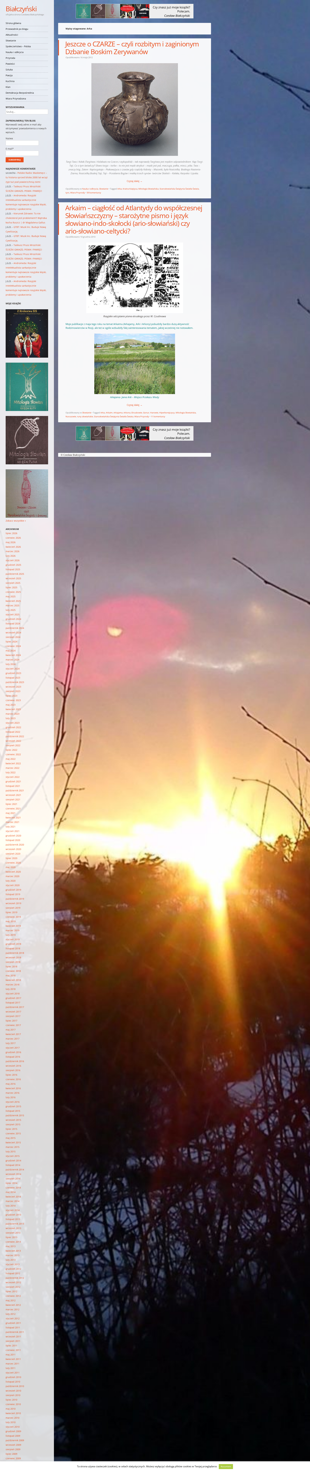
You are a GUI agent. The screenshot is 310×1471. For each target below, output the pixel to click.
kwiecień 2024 (13, 655)
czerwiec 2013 (13, 1241)
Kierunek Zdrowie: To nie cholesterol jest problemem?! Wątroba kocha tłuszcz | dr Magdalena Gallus (26, 218)
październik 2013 (15, 1223)
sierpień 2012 (13, 1286)
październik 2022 (15, 736)
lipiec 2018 (11, 966)
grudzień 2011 (13, 1322)
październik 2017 (15, 1007)
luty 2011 (11, 1368)
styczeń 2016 (13, 1101)
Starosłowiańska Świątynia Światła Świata (179, 188)
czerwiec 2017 (13, 1025)
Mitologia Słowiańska (148, 188)
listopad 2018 (13, 948)
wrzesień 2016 (13, 1065)
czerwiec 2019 (13, 916)
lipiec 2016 (11, 1074)
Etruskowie (136, 412)
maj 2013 (11, 1246)
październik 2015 (15, 1115)
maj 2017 (11, 1029)
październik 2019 (15, 898)
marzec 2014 (12, 1201)
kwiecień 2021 (13, 817)
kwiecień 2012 (13, 1304)
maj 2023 (11, 704)
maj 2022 (11, 758)
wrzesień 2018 (13, 957)
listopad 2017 (13, 1002)
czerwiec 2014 (13, 1187)
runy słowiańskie (85, 416)
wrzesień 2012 (13, 1282)
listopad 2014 (13, 1165)
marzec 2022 (12, 767)
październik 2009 (15, 1440)
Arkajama (118, 412)
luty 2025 (11, 609)
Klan (8, 86)
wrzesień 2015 (13, 1119)
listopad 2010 (13, 1381)
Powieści (10, 63)
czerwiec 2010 (13, 1404)
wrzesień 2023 (13, 686)
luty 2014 (11, 1205)
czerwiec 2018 (13, 971)
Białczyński (21, 8)
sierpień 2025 (13, 582)
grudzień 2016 (13, 1052)
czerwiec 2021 (13, 808)
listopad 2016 (13, 1056)
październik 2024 (15, 628)
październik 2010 (15, 1386)
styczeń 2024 (13, 668)
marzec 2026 (12, 551)
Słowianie (11, 40)
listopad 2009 (13, 1435)
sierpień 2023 (13, 691)
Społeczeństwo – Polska (18, 46)
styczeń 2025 (13, 614)
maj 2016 (11, 1083)
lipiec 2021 (11, 804)
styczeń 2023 (13, 722)
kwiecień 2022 (13, 763)
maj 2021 (11, 813)
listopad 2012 (13, 1273)
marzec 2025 (12, 605)
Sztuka (9, 69)
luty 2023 (11, 718)
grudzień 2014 (13, 1160)
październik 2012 (15, 1277)
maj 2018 (11, 975)
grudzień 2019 (13, 889)
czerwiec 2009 (13, 1458)
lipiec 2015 (11, 1128)
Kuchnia (10, 81)
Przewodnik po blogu (17, 28)
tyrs (67, 192)
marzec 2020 (12, 876)
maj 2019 (11, 921)
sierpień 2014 (13, 1178)
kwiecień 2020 (13, 871)
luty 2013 (11, 1259)
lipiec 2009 (11, 1453)
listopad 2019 (13, 894)
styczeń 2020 (13, 885)
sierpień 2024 (13, 637)
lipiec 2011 (11, 1345)
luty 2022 (11, 772)
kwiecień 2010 (13, 1413)
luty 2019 (11, 934)
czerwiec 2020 (13, 862)
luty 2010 (11, 1422)
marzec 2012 (12, 1309)
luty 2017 (11, 1043)
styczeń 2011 (13, 1372)
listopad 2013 (13, 1219)
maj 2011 (11, 1354)
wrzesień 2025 (13, 578)
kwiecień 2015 (13, 1142)
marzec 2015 (12, 1146)
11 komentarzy (158, 416)
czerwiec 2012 (13, 1295)
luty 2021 (11, 826)
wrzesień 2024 (13, 632)
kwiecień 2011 (13, 1359)
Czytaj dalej (134, 181)
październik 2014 (15, 1169)
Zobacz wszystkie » (16, 520)
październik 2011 (15, 1332)
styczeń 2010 (13, 1426)
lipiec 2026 (11, 533)
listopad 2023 (13, 677)
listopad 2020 (13, 840)
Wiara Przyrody (77, 192)
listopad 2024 (13, 623)
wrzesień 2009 (13, 1444)
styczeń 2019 (13, 939)
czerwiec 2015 (13, 1133)
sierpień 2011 (13, 1341)
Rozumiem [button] (226, 1466)
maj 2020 (11, 867)
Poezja (9, 75)
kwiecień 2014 (13, 1196)
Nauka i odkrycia (15, 52)
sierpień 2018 (13, 961)
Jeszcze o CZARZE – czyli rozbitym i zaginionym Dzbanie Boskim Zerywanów (132, 47)
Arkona (127, 412)
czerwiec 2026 (13, 537)
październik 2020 (15, 844)
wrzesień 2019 (13, 903)
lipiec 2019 (11, 912)
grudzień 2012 (13, 1268)
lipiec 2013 (11, 1237)
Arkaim (109, 412)
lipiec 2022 (11, 749)
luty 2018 (11, 989)
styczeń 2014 (13, 1210)
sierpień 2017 (13, 1016)
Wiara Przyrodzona (16, 98)
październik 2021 (15, 790)
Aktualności (12, 34)
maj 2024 (11, 650)
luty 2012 (11, 1313)
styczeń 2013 (13, 1264)
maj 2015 (11, 1137)
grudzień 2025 (13, 564)
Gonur (146, 412)
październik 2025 (15, 573)
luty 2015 (11, 1151)
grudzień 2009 (13, 1431)
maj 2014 (11, 1192)
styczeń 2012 (13, 1318)
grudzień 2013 (13, 1214)
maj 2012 (11, 1300)
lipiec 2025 (11, 587)
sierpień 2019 (13, 907)
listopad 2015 (13, 1110)
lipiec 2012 (11, 1291)
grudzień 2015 (13, 1106)
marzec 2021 (12, 822)
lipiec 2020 (11, 858)
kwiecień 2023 (13, 709)
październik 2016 (15, 1061)
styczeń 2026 (13, 560)
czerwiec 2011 (13, 1350)
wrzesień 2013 (13, 1228)
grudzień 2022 (13, 727)
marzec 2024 (12, 659)
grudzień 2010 (13, 1377)
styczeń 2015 (13, 1156)
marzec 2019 (12, 930)
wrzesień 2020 (13, 849)
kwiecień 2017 (13, 1034)
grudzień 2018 (13, 943)
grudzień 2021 (13, 781)
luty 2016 (11, 1097)
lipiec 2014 (11, 1183)
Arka (119, 188)
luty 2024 (11, 664)
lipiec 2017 (11, 1020)
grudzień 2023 (13, 673)
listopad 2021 (13, 785)
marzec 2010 (12, 1417)
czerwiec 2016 (13, 1079)
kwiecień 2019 (13, 925)
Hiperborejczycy (167, 412)
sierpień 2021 (13, 799)
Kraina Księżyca (130, 188)
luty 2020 (11, 880)
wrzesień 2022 (13, 740)
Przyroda (10, 57)
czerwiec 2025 (13, 591)
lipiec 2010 (11, 1399)
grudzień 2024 (13, 619)
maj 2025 (11, 596)
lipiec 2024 (11, 641)
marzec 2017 (12, 1038)
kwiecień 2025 (13, 600)
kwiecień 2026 (13, 546)
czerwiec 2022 (13, 754)
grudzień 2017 (13, 998)
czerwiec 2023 (13, 700)
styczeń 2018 (13, 993)
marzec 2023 (12, 713)
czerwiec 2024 (13, 646)
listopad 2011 (13, 1327)
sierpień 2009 (13, 1449)
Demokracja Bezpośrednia (20, 92)
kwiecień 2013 (13, 1250)
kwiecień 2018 (13, 980)
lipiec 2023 (11, 695)
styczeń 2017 (13, 1047)
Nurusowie (71, 416)
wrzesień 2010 (13, 1390)
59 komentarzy (94, 192)
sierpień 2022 (13, 745)
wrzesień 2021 (13, 795)
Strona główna (13, 23)
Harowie (154, 412)
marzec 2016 (12, 1092)
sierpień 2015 (13, 1124)
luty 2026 (11, 555)
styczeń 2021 (13, 831)
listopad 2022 (13, 731)
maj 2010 (11, 1408)
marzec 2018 (12, 984)
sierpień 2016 (13, 1070)
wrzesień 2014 (13, 1174)
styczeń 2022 (13, 776)
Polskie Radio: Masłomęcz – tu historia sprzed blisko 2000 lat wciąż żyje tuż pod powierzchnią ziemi (27, 177)
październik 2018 (15, 952)
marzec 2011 (12, 1363)
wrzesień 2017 (13, 1011)
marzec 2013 (12, 1255)
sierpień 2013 (13, 1232)
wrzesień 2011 (13, 1336)
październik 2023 (15, 682)
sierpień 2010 (13, 1395)
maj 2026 (11, 542)
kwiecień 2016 (13, 1088)
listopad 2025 (13, 569)
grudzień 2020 (13, 835)
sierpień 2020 (13, 853)
